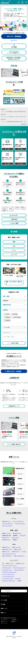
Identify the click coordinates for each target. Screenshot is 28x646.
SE (3, 563)
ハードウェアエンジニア (8, 576)
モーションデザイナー (18, 521)
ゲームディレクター (20, 523)
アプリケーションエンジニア (9, 565)
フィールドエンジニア (7, 578)
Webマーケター (18, 549)
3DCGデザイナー (6, 521)
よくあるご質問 (14, 223)
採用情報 (13, 621)
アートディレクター (7, 525)
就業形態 (5, 310)
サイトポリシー (4, 619)
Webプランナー (6, 551)
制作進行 (15, 539)
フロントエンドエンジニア (8, 553)
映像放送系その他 (6, 535)
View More (23, 124)
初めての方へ (14, 40)
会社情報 (14, 619)
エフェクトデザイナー (7, 523)
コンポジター (22, 535)
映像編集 (15, 535)
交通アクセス (4, 621)
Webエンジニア (10, 563)
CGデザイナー (5, 537)
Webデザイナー (6, 547)
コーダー (24, 551)
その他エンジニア (20, 563)
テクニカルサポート (19, 569)
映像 (14, 241)
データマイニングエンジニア (9, 572)
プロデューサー (15, 537)
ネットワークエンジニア (8, 574)
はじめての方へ (14, 215)
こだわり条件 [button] (6, 327)
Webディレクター (16, 547)
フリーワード (6, 332)
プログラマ (18, 578)
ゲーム (14, 250)
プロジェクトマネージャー (8, 580)
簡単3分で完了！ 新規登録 (14, 371)
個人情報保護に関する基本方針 (8, 618)
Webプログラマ (16, 551)
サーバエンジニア (6, 567)
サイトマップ (4, 623)
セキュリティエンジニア (19, 567)
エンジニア (14, 254)
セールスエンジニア (7, 569)
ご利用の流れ (14, 219)
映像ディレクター (6, 533)
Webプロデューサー (7, 549)
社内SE (19, 580)
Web (14, 246)
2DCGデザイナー (6, 539)
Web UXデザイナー (19, 555)
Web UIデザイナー (7, 555)
